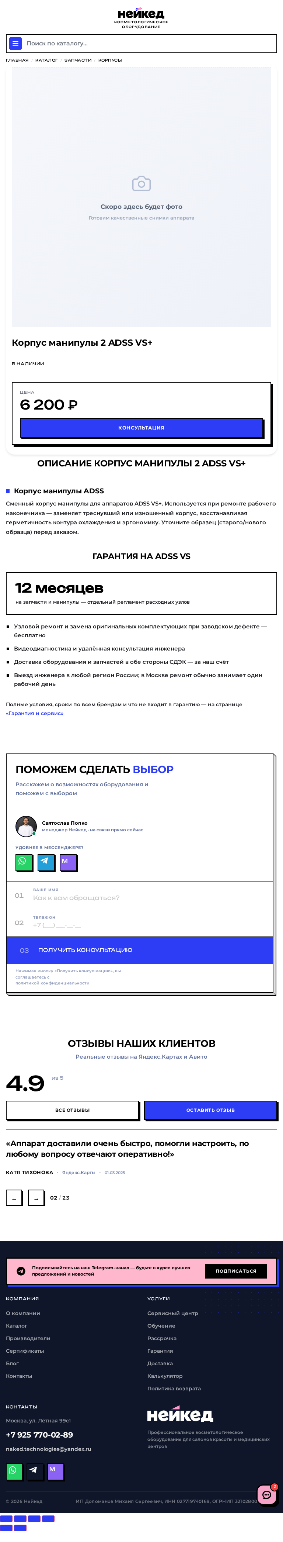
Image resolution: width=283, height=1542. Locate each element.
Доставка (160, 1363)
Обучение (161, 1325)
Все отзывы (72, 1110)
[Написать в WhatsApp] (23, 862)
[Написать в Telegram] (46, 862)
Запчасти (77, 60)
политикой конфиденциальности (52, 983)
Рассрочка (162, 1338)
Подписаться (236, 1271)
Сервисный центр (172, 1313)
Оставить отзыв (210, 1110)
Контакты (19, 1376)
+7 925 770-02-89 (39, 1434)
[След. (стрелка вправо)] (20, 1528)
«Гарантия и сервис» (34, 713)
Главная (17, 60)
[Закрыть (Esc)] (6, 1518)
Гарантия (160, 1351)
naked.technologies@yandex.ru (48, 1449)
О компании (23, 1313)
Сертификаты (25, 1351)
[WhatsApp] (14, 1471)
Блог (12, 1363)
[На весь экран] (34, 1518)
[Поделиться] (20, 1518)
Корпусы (110, 60)
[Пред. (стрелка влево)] (6, 1528)
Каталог (46, 60)
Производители (28, 1338)
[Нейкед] (180, 1413)
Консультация (141, 428)
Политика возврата (174, 1388)
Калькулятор (165, 1376)
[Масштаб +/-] (48, 1518)
